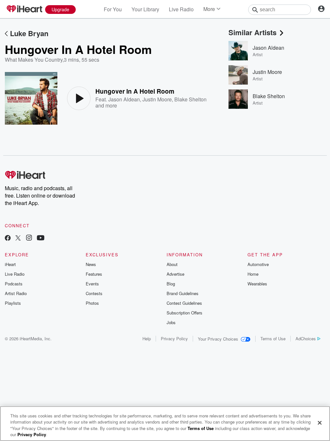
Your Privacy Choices (218, 339)
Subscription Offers (184, 313)
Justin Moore (157, 99)
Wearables (257, 284)
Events (92, 284)
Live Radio (181, 9)
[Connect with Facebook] (8, 238)
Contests (94, 293)
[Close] (320, 422)
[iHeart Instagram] (29, 238)
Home (253, 274)
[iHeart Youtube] (40, 238)
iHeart (10, 264)
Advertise (175, 274)
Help (146, 338)
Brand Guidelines (183, 293)
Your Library (145, 9)
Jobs (171, 322)
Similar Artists (252, 32)
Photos (92, 303)
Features (94, 274)
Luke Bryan (29, 33)
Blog (171, 284)
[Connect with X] (18, 238)
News (91, 264)
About (172, 264)
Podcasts (14, 284)
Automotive (258, 264)
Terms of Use (273, 338)
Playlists (13, 303)
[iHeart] (24, 9)
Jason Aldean (124, 99)
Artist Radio (16, 293)
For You (113, 9)
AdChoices (306, 338)
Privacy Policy (174, 338)
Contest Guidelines (184, 303)
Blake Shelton (190, 99)
